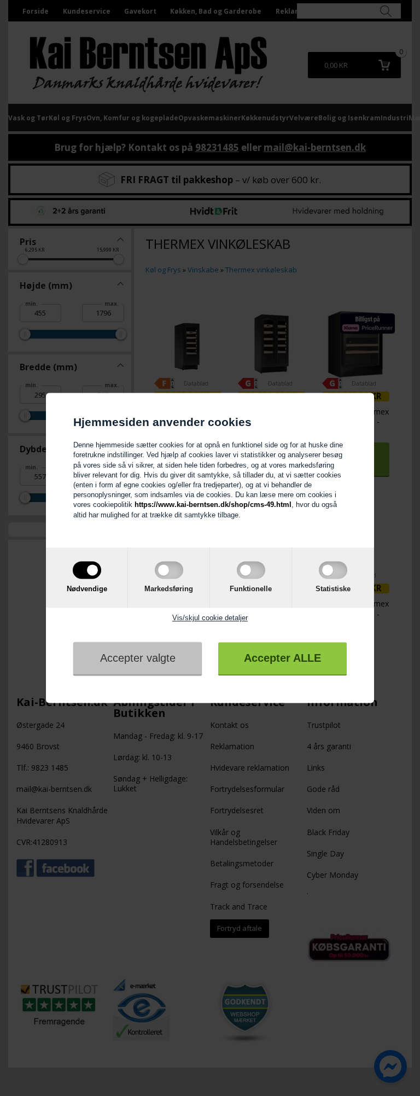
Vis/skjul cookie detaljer (210, 618)
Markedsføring (168, 589)
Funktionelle (251, 589)
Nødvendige (87, 589)
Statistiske (333, 589)
